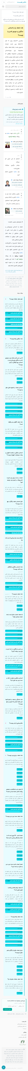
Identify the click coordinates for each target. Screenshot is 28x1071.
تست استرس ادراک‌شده (12, 1006)
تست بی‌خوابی (21, 1006)
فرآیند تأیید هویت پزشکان (14, 286)
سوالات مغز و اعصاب (11, 1014)
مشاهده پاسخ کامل (19, 123)
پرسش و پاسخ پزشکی (20, 1014)
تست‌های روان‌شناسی (22, 1026)
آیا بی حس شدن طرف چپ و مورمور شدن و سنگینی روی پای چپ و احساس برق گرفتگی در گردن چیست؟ (14, 20)
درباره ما (24, 1028)
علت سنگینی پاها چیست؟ (18, 16)
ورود (4, 2)
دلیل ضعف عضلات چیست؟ (18, 12)
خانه (25, 1014)
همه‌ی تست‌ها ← (7, 1009)
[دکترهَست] (21, 2)
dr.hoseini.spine (9, 215)
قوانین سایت (23, 1035)
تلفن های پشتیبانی (22, 1037)
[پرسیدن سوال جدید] (3, 1067)
